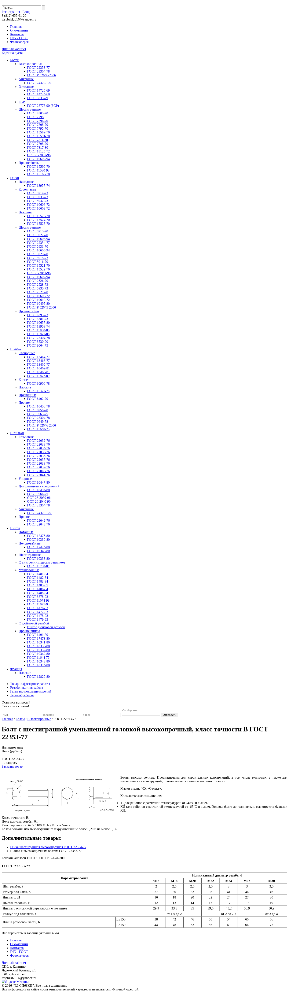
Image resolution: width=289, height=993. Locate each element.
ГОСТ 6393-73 (37, 315)
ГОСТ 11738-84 (38, 566)
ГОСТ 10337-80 (38, 650)
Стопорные (27, 353)
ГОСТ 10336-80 (38, 646)
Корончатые (27, 189)
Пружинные (27, 395)
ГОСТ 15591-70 (38, 136)
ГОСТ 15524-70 (38, 220)
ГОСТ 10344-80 (38, 665)
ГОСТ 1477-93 (37, 612)
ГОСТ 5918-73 (37, 258)
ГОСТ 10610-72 (38, 300)
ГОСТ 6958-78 (37, 410)
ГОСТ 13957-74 (38, 185)
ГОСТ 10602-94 (38, 159)
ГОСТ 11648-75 (38, 429)
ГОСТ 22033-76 (38, 444)
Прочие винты (29, 631)
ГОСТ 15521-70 (38, 265)
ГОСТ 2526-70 (37, 281)
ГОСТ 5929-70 (37, 254)
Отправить (169, 714)
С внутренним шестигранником (42, 562)
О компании (19, 30)
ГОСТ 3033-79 (37, 98)
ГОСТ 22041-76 (38, 475)
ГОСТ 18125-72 (38, 151)
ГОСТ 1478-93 (37, 615)
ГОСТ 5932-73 (37, 201)
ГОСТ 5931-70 (37, 246)
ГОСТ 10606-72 (38, 204)
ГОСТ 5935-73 (37, 288)
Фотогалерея (19, 42)
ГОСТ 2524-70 (37, 292)
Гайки (14, 178)
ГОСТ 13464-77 (38, 357)
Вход (26, 12)
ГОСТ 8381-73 (37, 319)
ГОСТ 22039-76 (38, 467)
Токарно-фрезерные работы (30, 684)
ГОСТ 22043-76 (38, 524)
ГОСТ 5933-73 (37, 197)
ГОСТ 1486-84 (37, 589)
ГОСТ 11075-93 (38, 604)
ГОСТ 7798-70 (37, 143)
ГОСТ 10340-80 (38, 551)
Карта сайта (226, 17)
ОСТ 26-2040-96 (39, 501)
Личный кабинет (14, 49)
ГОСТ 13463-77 (38, 360)
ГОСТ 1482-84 (37, 577)
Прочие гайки (29, 311)
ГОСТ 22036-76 (38, 456)
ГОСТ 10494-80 (38, 490)
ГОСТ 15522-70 (38, 269)
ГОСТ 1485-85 (37, 585)
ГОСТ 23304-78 (38, 71)
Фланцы (16, 669)
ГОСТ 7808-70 (37, 124)
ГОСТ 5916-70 (37, 261)
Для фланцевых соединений (39, 486)
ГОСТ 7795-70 (37, 128)
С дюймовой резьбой (34, 623)
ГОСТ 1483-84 (37, 581)
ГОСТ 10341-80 (38, 642)
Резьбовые (26, 437)
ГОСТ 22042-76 (38, 520)
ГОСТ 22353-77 (38, 67)
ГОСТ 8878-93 (37, 596)
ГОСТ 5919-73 (37, 193)
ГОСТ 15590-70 (38, 166)
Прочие (24, 402)
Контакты (17, 34)
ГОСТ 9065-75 (37, 414)
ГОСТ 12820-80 (38, 676)
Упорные (25, 478)
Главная (16, 26)
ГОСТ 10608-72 (38, 296)
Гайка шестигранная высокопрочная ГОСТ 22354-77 (48, 847)
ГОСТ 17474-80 (38, 547)
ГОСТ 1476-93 (37, 608)
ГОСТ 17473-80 (38, 638)
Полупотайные (29, 543)
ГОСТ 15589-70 (38, 132)
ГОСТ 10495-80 (38, 303)
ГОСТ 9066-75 (37, 494)
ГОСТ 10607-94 (38, 277)
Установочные (29, 570)
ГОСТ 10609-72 (38, 208)
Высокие (25, 212)
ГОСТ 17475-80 (38, 536)
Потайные (26, 532)
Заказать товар (12, 766)
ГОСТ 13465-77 (38, 364)
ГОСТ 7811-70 (37, 140)
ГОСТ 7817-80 (37, 147)
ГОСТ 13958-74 (38, 326)
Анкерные (26, 79)
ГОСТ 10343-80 (38, 661)
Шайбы (15, 349)
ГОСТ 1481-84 (37, 574)
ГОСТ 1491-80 (37, 634)
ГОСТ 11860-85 (38, 330)
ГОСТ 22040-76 (38, 471)
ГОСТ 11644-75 (38, 657)
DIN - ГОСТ (19, 38)
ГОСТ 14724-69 (38, 94)
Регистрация (11, 12)
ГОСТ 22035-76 (38, 452)
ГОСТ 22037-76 (38, 459)
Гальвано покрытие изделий (30, 691)
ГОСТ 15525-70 (38, 223)
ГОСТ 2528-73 (37, 284)
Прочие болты (29, 163)
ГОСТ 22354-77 (38, 242)
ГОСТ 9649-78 (37, 421)
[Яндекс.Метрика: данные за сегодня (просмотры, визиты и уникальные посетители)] (15, 982)
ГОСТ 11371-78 (38, 391)
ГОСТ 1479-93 (37, 619)
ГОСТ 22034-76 (38, 448)
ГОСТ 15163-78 (38, 174)
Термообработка (22, 695)
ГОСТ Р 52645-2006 (41, 307)
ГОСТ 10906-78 (38, 383)
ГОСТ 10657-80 (38, 322)
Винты (15, 528)
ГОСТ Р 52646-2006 (41, 75)
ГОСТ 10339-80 (38, 539)
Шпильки (17, 433)
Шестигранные (30, 109)
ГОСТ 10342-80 (38, 654)
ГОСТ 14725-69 (38, 90)
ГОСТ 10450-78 (38, 406)
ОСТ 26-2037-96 (39, 155)
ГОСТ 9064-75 (37, 345)
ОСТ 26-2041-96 (39, 273)
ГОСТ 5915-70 (37, 231)
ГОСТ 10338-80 (38, 558)
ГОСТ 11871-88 (38, 334)
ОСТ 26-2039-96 (39, 497)
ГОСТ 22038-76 (38, 463)
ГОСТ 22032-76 (38, 440)
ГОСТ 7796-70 (37, 121)
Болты (14, 60)
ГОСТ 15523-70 (38, 216)
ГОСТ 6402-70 (37, 398)
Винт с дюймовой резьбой (46, 627)
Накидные (26, 182)
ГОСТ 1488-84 (37, 593)
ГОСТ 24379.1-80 (39, 83)
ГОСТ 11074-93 (38, 600)
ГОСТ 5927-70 (37, 235)
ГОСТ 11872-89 (38, 376)
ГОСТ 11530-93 (38, 170)
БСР (22, 102)
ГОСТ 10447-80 (38, 482)
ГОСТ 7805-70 (37, 113)
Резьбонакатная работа (26, 687)
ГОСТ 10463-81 (38, 372)
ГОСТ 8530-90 (37, 341)
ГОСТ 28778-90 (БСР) (43, 105)
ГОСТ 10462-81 (38, 368)
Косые (23, 379)
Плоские (25, 387)
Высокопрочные (30, 64)
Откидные (26, 86)
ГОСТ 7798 (35, 117)
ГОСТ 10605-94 (38, 239)
